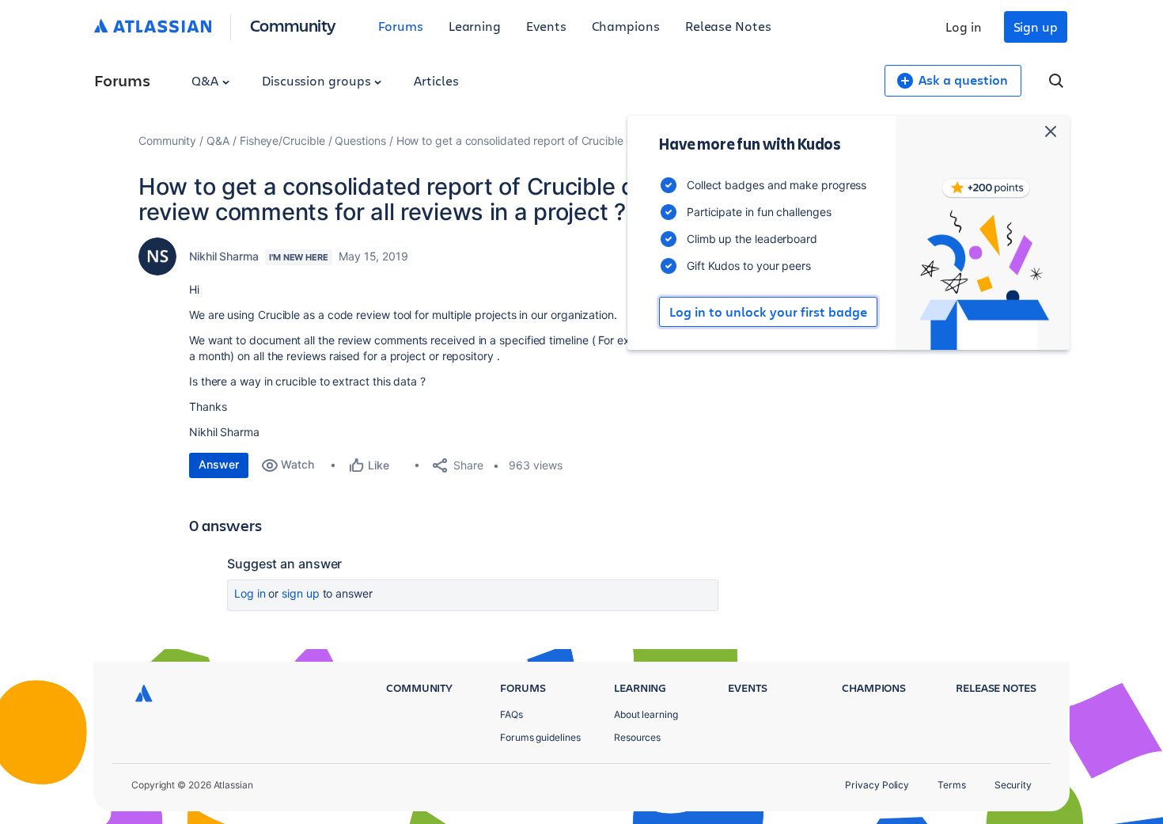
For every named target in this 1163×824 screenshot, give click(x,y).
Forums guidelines (540, 737)
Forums (400, 25)
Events (546, 25)
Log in (963, 26)
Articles (436, 80)
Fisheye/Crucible (282, 140)
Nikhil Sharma (224, 256)
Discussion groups (318, 80)
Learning (475, 25)
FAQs (511, 714)
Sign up (1035, 26)
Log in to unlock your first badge (768, 312)
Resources (637, 737)
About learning (646, 714)
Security (1013, 785)
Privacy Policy (877, 785)
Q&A (206, 80)
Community (293, 24)
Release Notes (728, 25)
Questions (360, 140)
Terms (952, 785)
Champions (626, 25)
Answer (219, 464)
